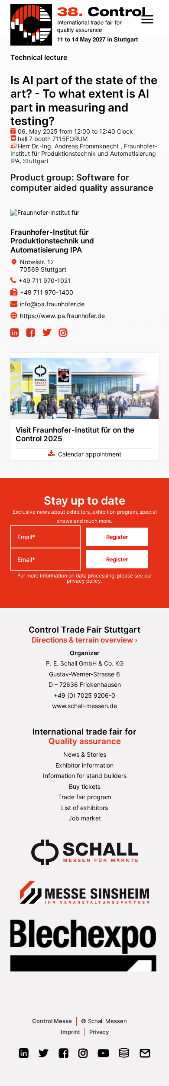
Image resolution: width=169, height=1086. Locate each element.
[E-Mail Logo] (145, 1056)
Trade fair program (84, 797)
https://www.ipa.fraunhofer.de (62, 315)
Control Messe (52, 1020)
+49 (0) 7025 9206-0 (84, 695)
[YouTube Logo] (103, 1056)
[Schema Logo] (124, 1056)
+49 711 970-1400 (46, 292)
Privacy (99, 1031)
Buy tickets (85, 786)
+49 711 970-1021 (45, 280)
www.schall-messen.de (84, 705)
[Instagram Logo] (83, 1056)
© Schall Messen (104, 1020)
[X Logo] (44, 1056)
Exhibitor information (84, 765)
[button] (147, 19)
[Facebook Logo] (63, 1056)
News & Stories (84, 754)
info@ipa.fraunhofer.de (52, 304)
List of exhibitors (84, 807)
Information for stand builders (85, 775)
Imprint (70, 1031)
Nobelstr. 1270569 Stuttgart (43, 265)
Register (117, 536)
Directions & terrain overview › (84, 640)
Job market (84, 818)
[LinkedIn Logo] (23, 1056)
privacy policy (84, 580)
